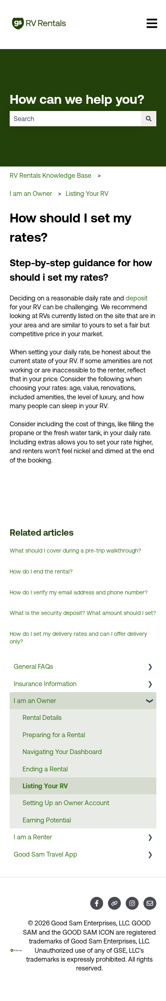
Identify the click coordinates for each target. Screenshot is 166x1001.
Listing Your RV (87, 193)
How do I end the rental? (41, 571)
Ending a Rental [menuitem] (45, 769)
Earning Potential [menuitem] (47, 820)
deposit (136, 298)
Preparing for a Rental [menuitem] (54, 734)
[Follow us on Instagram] (132, 903)
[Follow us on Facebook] (96, 903)
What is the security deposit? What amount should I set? (83, 613)
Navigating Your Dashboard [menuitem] (62, 751)
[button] (149, 667)
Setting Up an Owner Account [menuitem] (66, 802)
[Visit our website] (114, 903)
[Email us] (149, 903)
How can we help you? (77, 99)
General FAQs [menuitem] (33, 666)
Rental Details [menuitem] (42, 717)
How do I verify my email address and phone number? (78, 592)
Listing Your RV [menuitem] (45, 785)
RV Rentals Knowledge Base (50, 175)
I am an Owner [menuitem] (35, 700)
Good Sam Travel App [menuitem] (45, 854)
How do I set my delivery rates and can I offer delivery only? (78, 638)
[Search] (148, 118)
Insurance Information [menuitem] (45, 683)
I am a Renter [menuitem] (33, 837)
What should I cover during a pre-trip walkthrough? (75, 550)
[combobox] (75, 118)
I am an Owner (31, 193)
